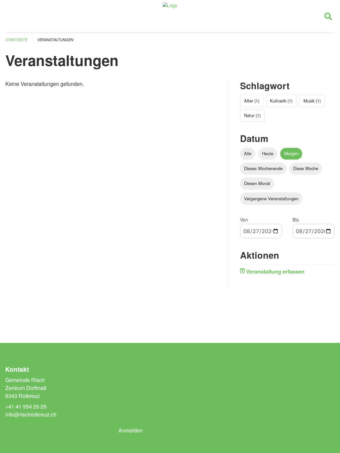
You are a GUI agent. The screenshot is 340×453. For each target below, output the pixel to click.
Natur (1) (252, 115)
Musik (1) (312, 100)
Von (244, 219)
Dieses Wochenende (263, 168)
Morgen (291, 153)
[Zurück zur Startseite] (170, 16)
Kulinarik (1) (281, 100)
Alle (247, 153)
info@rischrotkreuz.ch (30, 414)
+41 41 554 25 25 (25, 406)
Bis (296, 219)
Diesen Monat (257, 183)
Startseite (16, 39)
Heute (267, 153)
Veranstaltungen (55, 39)
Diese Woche (305, 168)
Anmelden (131, 430)
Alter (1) (251, 100)
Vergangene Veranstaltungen (271, 198)
